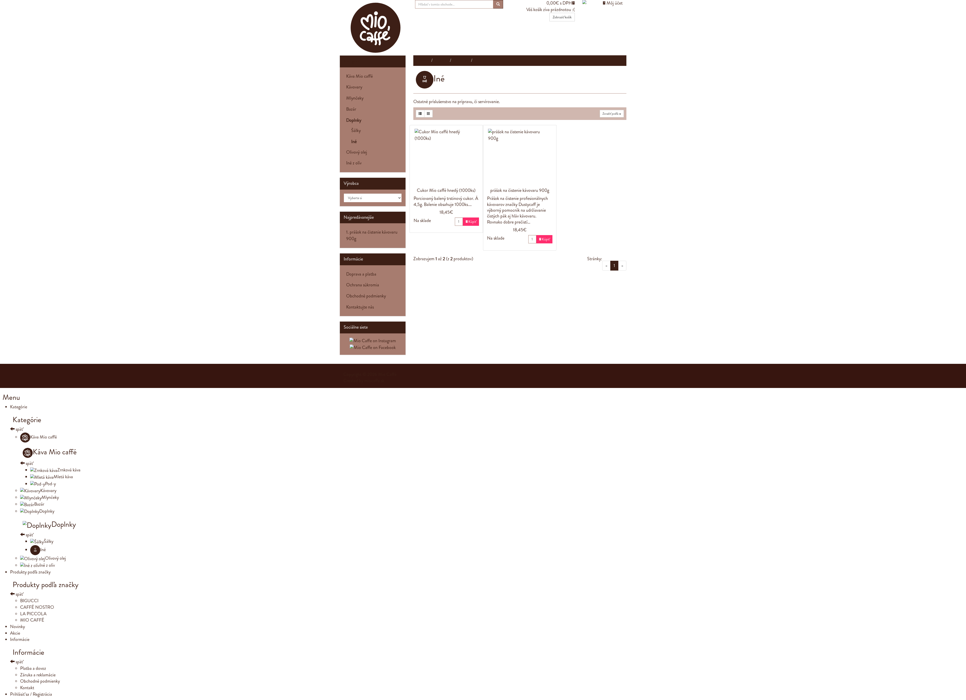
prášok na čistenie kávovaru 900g (519, 190)
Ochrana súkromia (362, 285)
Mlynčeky (355, 98)
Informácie (19, 639)
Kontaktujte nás (360, 307)
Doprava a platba (361, 274)
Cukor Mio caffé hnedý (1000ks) (446, 190)
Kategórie (352, 61)
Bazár (351, 109)
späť (19, 429)
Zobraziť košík (562, 17)
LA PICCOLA (33, 613)
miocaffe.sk (374, 380)
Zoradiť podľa (610, 113)
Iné (43, 549)
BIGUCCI (29, 600)
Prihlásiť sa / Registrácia (31, 694)
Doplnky (46, 511)
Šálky (353, 130)
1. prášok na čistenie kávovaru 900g (371, 235)
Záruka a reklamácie (38, 675)
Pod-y (50, 483)
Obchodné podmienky (366, 296)
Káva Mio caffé (359, 76)
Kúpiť (471, 221)
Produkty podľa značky (30, 572)
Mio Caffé (387, 374)
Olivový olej (356, 152)
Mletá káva (63, 476)
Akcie (15, 633)
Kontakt (27, 687)
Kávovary (354, 87)
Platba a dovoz (33, 668)
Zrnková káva (68, 470)
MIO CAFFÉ (32, 620)
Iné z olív (353, 163)
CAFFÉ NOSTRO (37, 607)
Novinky (17, 626)
